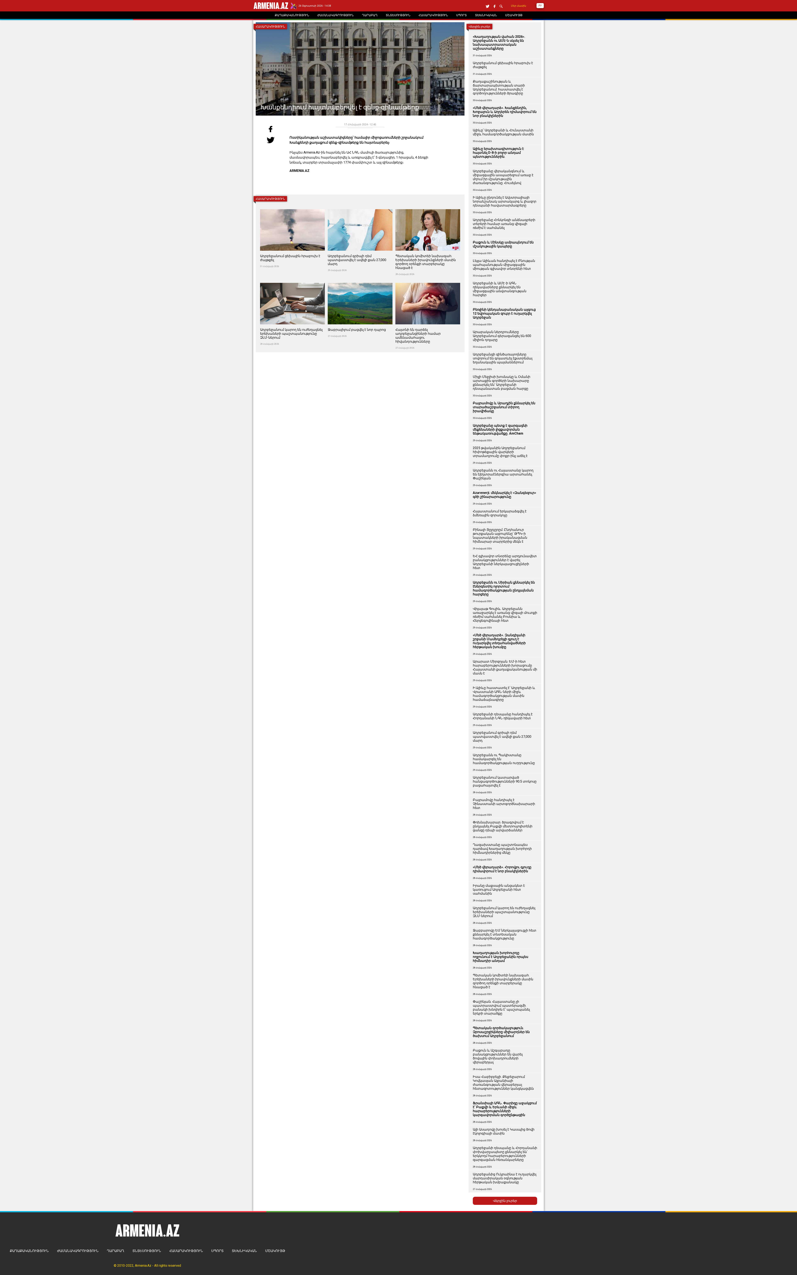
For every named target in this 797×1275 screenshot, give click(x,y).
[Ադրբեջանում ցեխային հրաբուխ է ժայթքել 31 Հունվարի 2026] (293, 207)
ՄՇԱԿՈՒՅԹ (275, 1251)
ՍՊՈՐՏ (217, 1251)
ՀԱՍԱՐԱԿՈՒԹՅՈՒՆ (186, 1251)
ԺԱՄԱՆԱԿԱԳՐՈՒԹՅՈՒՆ (78, 1251)
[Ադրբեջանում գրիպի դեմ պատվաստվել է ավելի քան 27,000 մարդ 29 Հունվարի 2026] (360, 207)
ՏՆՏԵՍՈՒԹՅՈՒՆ (146, 1251)
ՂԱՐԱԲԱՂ (115, 1251)
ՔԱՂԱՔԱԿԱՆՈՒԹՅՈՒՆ (29, 1251)
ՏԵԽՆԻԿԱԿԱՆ (244, 1251)
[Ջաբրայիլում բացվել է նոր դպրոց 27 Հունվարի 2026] (360, 280)
